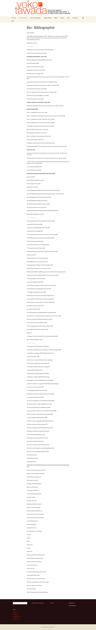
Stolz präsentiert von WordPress (48, 627)
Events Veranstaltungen (35, 18)
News (68, 18)
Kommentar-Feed (16, 616)
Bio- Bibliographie (23, 18)
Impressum (75, 18)
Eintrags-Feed (16, 614)
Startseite (13, 18)
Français (62, 18)
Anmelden (15, 612)
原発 (12, 21)
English (55, 18)
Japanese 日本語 (47, 18)
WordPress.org (16, 618)
